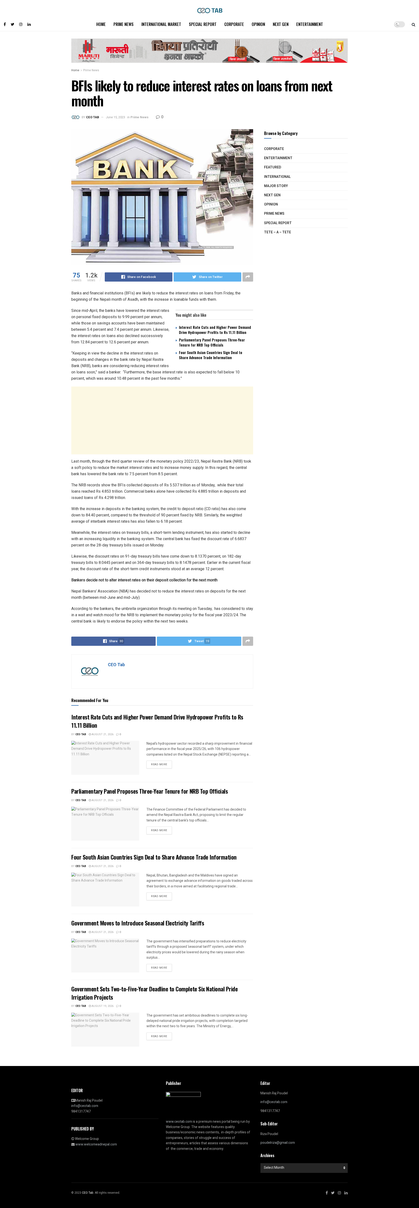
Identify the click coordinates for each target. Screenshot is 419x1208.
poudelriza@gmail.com (277, 1142)
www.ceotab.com (179, 1121)
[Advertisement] (162, 420)
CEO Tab (92, 117)
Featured (272, 167)
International (277, 176)
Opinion (258, 24)
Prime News (123, 24)
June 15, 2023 (115, 117)
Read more (159, 764)
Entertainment (309, 24)
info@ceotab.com (84, 1105)
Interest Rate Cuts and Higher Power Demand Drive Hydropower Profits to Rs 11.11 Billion (215, 329)
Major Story (276, 186)
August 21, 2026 (102, 734)
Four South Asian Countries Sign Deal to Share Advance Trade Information (210, 355)
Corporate (234, 24)
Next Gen (281, 24)
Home (101, 24)
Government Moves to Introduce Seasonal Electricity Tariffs (137, 922)
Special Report (203, 24)
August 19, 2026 (102, 1006)
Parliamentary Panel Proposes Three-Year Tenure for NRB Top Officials (212, 342)
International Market (161, 24)
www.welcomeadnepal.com (96, 1144)
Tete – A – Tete (277, 232)
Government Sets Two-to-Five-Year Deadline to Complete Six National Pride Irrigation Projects (154, 992)
